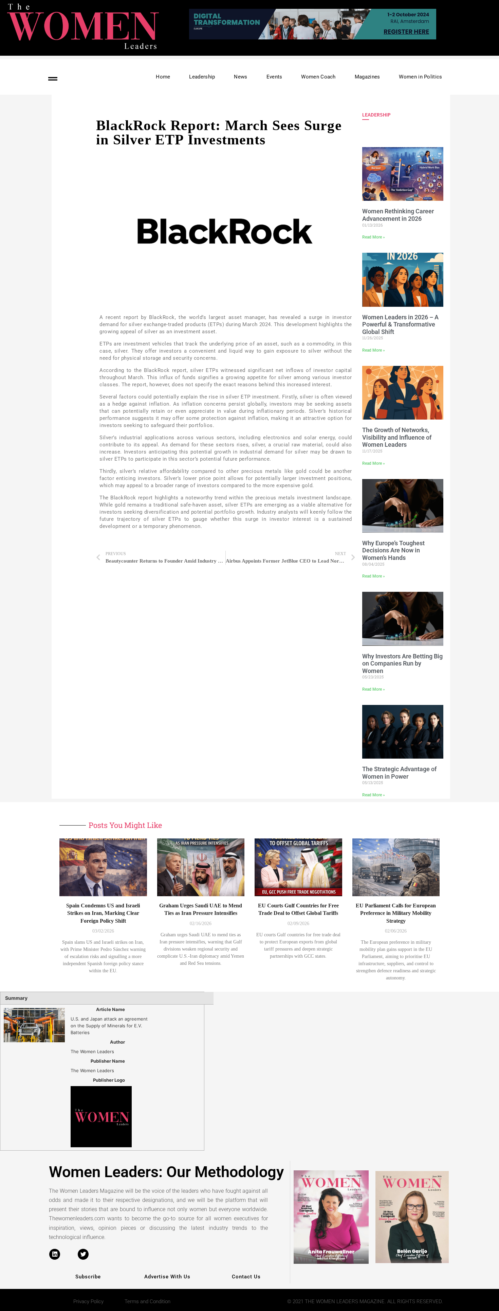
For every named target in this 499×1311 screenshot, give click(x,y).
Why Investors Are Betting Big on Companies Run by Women (402, 663)
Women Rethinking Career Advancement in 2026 (398, 215)
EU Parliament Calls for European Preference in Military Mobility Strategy (396, 913)
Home (163, 77)
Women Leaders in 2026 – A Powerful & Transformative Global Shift (400, 324)
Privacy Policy (88, 1301)
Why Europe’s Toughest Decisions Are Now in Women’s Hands (393, 550)
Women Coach (318, 77)
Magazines (367, 77)
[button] (333, 38)
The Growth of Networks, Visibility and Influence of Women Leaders (396, 437)
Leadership (202, 77)
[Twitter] (83, 1254)
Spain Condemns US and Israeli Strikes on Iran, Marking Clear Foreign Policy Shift (103, 913)
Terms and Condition (147, 1301)
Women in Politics (420, 77)
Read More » (373, 237)
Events (274, 77)
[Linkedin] (54, 1254)
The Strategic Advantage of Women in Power (399, 772)
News (240, 77)
